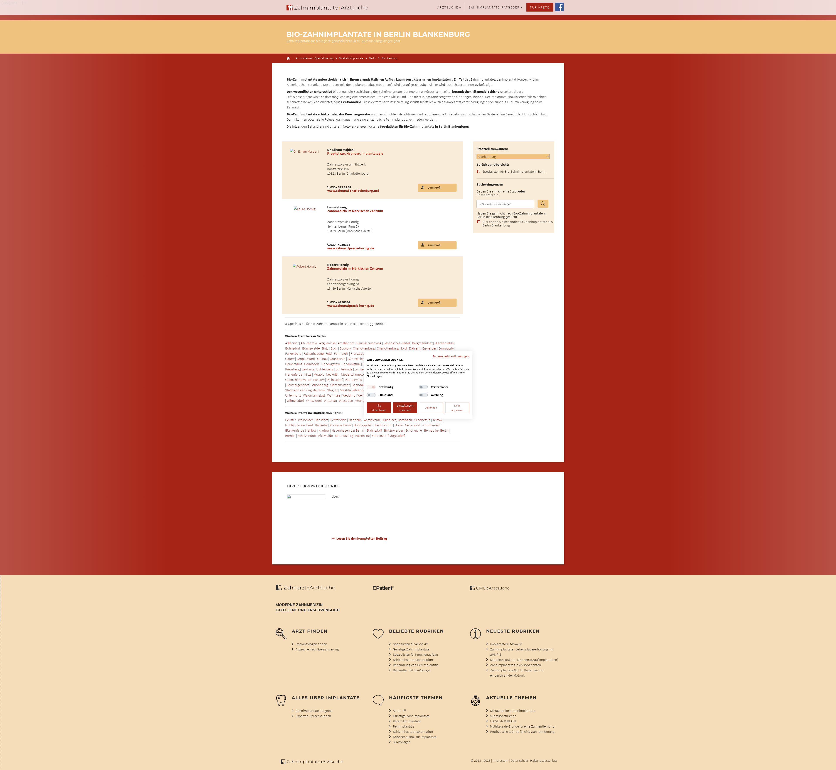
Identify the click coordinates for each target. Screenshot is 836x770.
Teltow (437, 420)
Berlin (372, 58)
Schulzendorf (307, 435)
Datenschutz (519, 760)
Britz (325, 348)
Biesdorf (322, 420)
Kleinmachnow (340, 425)
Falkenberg (293, 353)
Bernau (290, 435)
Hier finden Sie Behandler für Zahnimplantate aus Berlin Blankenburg (517, 223)
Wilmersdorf (295, 400)
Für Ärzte (539, 7)
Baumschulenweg (368, 343)
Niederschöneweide (355, 374)
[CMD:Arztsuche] (489, 589)
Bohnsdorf (292, 348)
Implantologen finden (311, 644)
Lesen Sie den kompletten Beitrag (361, 538)
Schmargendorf (298, 385)
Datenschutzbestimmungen (451, 356)
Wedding (348, 395)
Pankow (319, 379)
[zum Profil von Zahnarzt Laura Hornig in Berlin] (304, 208)
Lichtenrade (343, 369)
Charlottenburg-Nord (392, 348)
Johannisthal (351, 364)
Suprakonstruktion (503, 716)
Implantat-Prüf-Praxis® (506, 644)
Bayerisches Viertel (397, 343)
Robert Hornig (338, 264)
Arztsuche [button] (447, 7)
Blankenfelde (444, 343)
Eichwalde (325, 435)
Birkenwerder (393, 430)
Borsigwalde (311, 348)
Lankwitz (308, 369)
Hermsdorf (311, 364)
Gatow (290, 358)
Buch (333, 348)
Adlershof (291, 343)
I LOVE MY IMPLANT (503, 721)
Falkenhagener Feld (317, 353)
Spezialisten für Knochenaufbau (415, 654)
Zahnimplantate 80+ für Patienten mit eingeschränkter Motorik (517, 672)
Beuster (290, 420)
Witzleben (346, 400)
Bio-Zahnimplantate (351, 58)
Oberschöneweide (298, 379)
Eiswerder (429, 348)
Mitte (308, 374)
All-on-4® (399, 710)
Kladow (324, 430)
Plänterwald (353, 379)
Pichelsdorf (335, 379)
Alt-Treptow (309, 343)
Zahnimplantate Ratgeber (314, 710)
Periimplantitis (403, 726)
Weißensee (306, 420)
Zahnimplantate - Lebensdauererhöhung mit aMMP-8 (521, 652)
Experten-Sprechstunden (313, 716)
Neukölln (332, 374)
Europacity (446, 348)
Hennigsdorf (384, 425)
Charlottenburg (364, 348)
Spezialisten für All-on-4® (410, 644)
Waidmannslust (314, 395)
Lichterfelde (363, 369)
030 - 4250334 (340, 244)
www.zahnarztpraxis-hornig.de (350, 248)
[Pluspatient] (383, 589)
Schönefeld (422, 420)
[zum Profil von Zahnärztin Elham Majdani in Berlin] (304, 151)
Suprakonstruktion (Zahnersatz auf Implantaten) (524, 659)
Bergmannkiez (422, 343)
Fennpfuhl (341, 353)
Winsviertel (314, 400)
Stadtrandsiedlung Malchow (305, 390)
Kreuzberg (292, 369)
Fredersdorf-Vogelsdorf (388, 435)
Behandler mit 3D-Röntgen (412, 670)
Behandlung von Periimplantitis (415, 665)
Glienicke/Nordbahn (397, 420)
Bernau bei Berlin (436, 430)
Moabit (319, 374)
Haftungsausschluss (543, 760)
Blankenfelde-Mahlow (300, 430)
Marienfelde (293, 374)
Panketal (321, 425)
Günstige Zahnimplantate (411, 649)
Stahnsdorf (374, 430)
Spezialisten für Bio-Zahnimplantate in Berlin (514, 171)
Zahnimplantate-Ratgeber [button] (494, 7)
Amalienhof (346, 343)
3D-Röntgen (401, 742)
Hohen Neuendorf (407, 425)
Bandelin (355, 420)
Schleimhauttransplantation (413, 659)
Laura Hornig (337, 207)
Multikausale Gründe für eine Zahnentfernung (522, 726)
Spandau (358, 385)
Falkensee (362, 435)
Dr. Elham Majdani (340, 149)
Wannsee (333, 395)
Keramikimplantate (407, 721)
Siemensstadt (340, 385)
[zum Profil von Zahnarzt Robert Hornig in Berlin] (305, 266)
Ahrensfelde (372, 420)
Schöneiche (413, 430)
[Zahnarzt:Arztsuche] (308, 590)
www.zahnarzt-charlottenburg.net (353, 190)
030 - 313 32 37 (340, 187)
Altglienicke (327, 343)
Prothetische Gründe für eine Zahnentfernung (522, 731)
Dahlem (414, 348)
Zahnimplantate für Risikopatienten (515, 665)
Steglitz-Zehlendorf (353, 390)
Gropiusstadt (306, 358)
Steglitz (332, 390)
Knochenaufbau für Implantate (415, 737)
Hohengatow (330, 364)
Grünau (322, 358)
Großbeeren (431, 425)
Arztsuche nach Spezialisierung (314, 58)
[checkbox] (371, 387)
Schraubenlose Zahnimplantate (512, 710)
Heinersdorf (293, 364)
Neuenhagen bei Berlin (348, 430)
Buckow (345, 348)
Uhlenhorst (293, 395)
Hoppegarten (363, 425)
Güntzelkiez (356, 358)
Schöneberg (319, 385)
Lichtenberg (324, 369)
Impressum (500, 760)
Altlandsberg (344, 435)
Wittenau (330, 400)
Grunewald (338, 358)
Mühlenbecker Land (299, 425)
